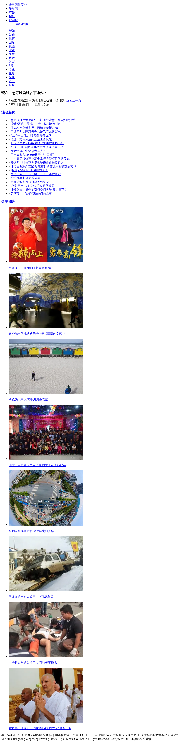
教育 (12, 61)
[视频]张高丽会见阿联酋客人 (29, 170)
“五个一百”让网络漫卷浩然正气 (31, 135)
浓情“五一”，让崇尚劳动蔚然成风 (32, 185)
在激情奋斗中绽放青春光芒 (28, 151)
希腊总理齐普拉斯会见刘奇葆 (30, 181)
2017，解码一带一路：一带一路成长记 (36, 174)
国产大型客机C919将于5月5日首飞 (33, 154)
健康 (12, 77)
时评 (12, 50)
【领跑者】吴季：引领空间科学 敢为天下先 (39, 189)
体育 (12, 38)
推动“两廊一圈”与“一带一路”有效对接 (35, 123)
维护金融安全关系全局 (25, 178)
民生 (12, 54)
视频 (12, 46)
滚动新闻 (8, 112)
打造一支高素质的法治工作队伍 (31, 139)
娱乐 (12, 34)
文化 (12, 69)
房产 (12, 57)
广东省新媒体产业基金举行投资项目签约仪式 (40, 158)
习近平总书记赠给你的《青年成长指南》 (37, 143)
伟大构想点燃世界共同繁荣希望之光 (34, 127)
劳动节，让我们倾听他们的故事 (31, 193)
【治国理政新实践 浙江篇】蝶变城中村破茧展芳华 (43, 166)
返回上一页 (73, 100)
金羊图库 (8, 201)
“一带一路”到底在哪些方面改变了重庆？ (37, 147)
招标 (12, 16)
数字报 (13, 20)
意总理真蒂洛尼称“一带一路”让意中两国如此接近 (43, 120)
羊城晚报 (22, 24)
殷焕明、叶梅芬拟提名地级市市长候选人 (37, 162)
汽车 (12, 81)
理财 (12, 65)
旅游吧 (13, 8)
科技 (12, 85)
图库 (12, 42)
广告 (12, 12)
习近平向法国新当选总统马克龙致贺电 (36, 131)
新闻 (12, 30)
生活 (12, 73)
